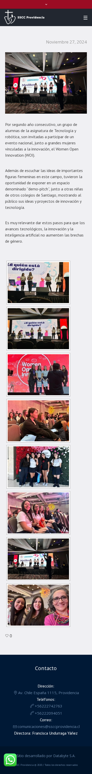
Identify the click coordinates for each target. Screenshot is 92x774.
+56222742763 (48, 705)
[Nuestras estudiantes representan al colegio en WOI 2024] (46, 82)
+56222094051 (48, 713)
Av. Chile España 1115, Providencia (48, 692)
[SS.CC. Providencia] (24, 17)
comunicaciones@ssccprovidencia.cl (49, 726)
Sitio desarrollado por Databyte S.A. (46, 755)
